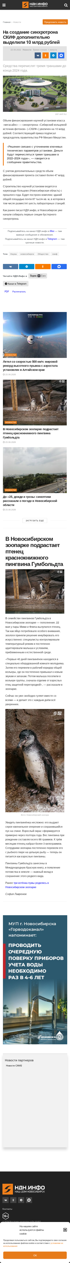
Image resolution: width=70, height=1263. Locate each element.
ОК (35, 1255)
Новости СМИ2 (14, 1065)
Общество (43, 254)
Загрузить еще (35, 520)
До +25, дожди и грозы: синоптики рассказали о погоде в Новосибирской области (30, 501)
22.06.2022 (16, 49)
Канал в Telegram (17, 283)
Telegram (52, 238)
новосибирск (27, 254)
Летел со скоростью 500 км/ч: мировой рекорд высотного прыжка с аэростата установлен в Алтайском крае (30, 365)
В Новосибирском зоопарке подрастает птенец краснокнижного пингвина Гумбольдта (31, 433)
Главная (7, 22)
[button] (65, 1229)
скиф (54, 254)
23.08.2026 (10, 374)
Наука (13, 254)
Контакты (7, 1208)
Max (52, 231)
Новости (17, 22)
